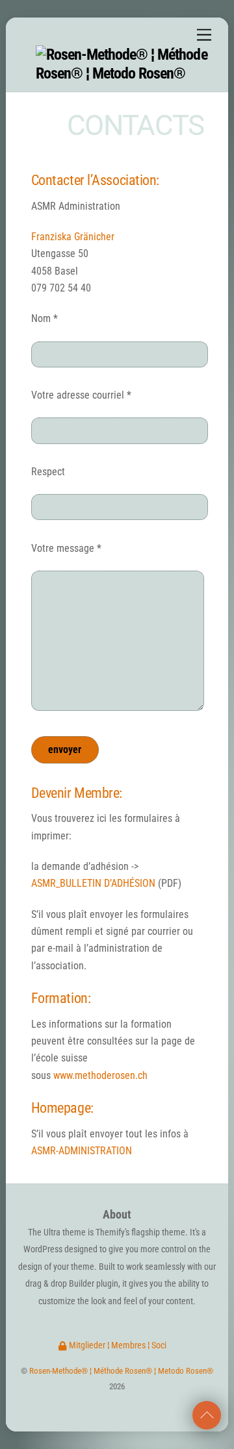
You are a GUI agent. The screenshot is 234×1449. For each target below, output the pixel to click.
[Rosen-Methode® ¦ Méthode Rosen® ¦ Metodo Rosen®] (124, 73)
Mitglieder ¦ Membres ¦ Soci (116, 1345)
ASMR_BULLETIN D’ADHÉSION (93, 883)
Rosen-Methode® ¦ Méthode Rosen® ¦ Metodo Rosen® (121, 1371)
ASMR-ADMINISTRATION (81, 1151)
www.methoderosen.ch (100, 1075)
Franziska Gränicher (72, 236)
